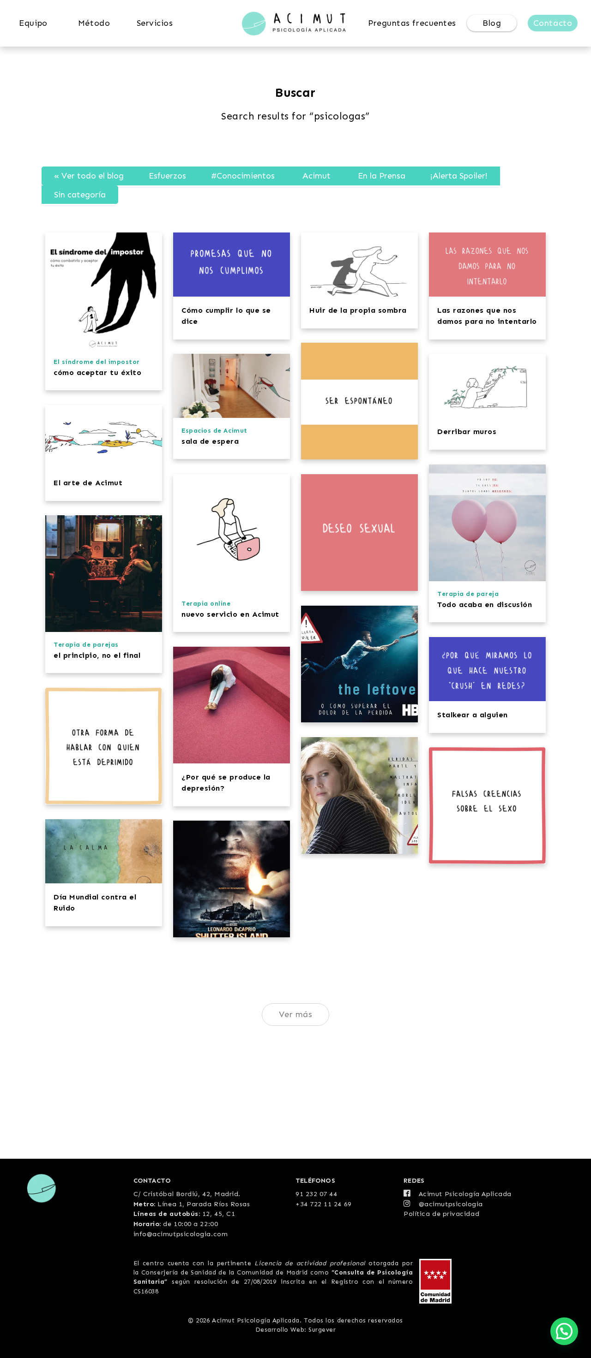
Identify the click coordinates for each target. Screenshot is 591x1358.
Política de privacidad (441, 1213)
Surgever (322, 1330)
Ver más (296, 1014)
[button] (564, 1331)
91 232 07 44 (316, 1194)
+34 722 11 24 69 (324, 1204)
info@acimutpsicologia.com (180, 1234)
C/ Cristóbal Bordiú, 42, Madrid (186, 1194)
